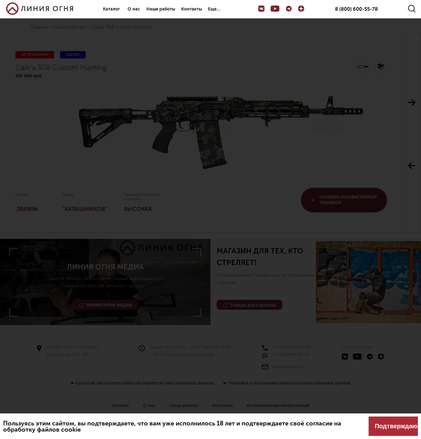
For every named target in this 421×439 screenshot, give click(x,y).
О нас (134, 9)
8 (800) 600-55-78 (356, 9)
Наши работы (160, 9)
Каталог (111, 9)
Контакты (191, 9)
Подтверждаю (396, 426)
